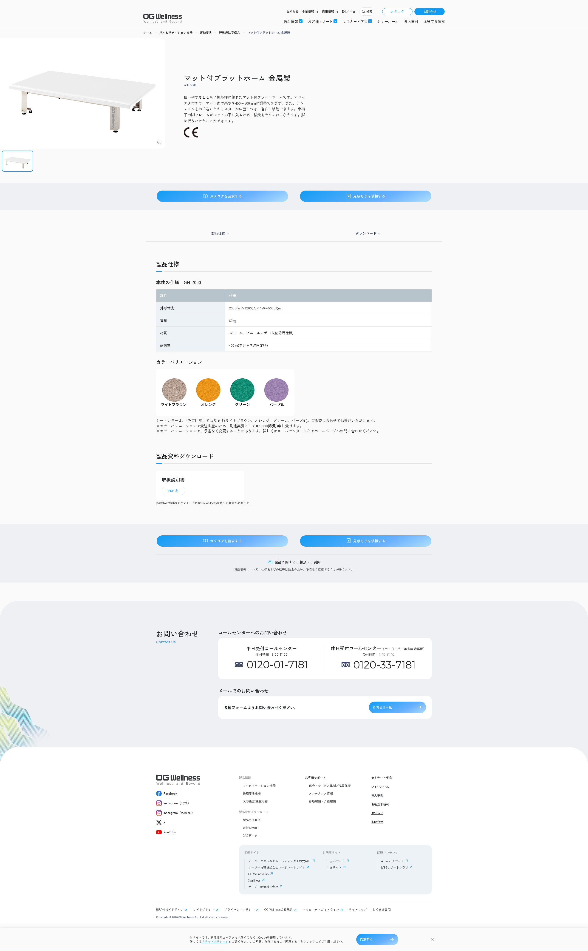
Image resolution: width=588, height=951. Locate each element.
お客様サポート (320, 21)
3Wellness (254, 880)
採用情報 (328, 11)
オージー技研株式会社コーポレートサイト (276, 867)
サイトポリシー (204, 910)
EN (344, 11)
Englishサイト (336, 861)
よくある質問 (381, 910)
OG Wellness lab (258, 874)
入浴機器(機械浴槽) (256, 801)
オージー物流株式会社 (263, 887)
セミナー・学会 (381, 778)
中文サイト (334, 867)
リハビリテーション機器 (259, 786)
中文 (353, 11)
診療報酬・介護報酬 (322, 801)
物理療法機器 (252, 793)
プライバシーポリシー (239, 910)
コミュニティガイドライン (320, 910)
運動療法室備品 (229, 33)
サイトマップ (358, 910)
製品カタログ (252, 820)
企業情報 (308, 11)
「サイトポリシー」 (215, 942)
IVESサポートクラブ (394, 867)
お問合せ (429, 11)
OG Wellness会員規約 (278, 910)
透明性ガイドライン (170, 910)
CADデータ (250, 836)
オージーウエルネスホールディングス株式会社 (279, 861)
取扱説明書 (250, 828)
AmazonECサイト (392, 861)
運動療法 (206, 33)
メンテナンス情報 (321, 793)
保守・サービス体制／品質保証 (330, 786)
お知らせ (292, 11)
